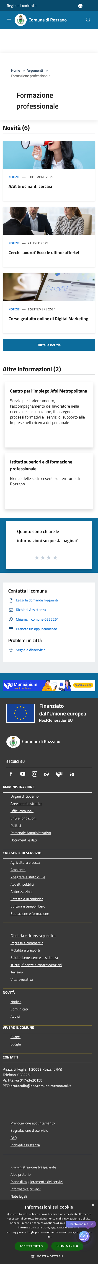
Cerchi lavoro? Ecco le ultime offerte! (43, 252)
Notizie (14, 176)
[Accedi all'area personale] (80, 5)
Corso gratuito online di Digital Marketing (48, 318)
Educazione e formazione (29, 913)
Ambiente (18, 869)
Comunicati (19, 1009)
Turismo (16, 972)
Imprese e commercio (26, 943)
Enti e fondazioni (23, 818)
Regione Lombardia (21, 5)
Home (15, 70)
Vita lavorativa (21, 979)
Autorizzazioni (21, 891)
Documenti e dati (23, 840)
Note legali (18, 1196)
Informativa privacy (25, 1189)
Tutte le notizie (49, 345)
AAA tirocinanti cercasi (30, 186)
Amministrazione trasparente (33, 1167)
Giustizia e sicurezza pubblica (33, 935)
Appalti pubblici (22, 884)
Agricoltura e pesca (25, 862)
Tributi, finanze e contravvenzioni (36, 965)
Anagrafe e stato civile (27, 877)
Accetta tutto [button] (31, 1246)
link (49, 1236)
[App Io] (72, 773)
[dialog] (49, 1232)
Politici (15, 825)
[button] (49, 1256)
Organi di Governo (24, 796)
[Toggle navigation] (9, 19)
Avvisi (15, 1016)
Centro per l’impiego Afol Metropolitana (48, 390)
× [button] (93, 1205)
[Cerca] (88, 20)
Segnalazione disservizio (29, 1130)
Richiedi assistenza (25, 1145)
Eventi (15, 1037)
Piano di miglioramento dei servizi (36, 1181)
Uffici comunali (22, 811)
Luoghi (15, 1044)
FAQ (13, 1137)
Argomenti (35, 70)
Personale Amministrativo (30, 832)
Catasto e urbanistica (26, 899)
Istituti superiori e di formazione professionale (41, 465)
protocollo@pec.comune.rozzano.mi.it (40, 1085)
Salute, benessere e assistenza (34, 957)
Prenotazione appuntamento (32, 1123)
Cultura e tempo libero (27, 906)
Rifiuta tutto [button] (67, 1246)
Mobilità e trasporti (25, 950)
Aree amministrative (26, 803)
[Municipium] (59, 773)
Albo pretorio (20, 1174)
